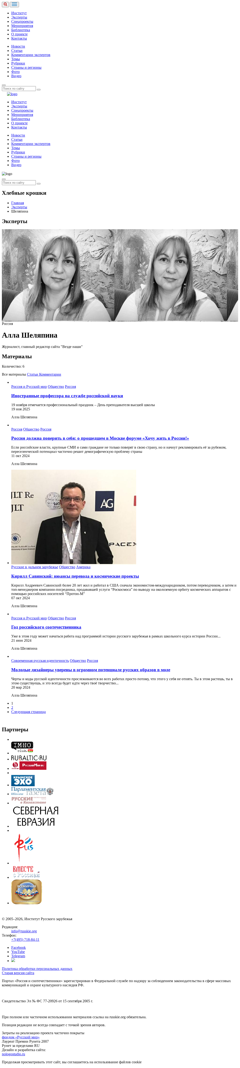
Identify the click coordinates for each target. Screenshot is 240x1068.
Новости (18, 46)
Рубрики (18, 63)
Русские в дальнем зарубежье (34, 567)
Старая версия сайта (18, 973)
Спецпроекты (22, 21)
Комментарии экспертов (30, 55)
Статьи (16, 51)
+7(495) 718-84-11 (25, 940)
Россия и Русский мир (29, 387)
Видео (16, 76)
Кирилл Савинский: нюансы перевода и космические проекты (75, 576)
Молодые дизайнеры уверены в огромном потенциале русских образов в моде (90, 669)
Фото (15, 72)
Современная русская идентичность (40, 661)
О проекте (19, 34)
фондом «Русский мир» (21, 1037)
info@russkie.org (24, 931)
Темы (15, 59)
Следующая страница (28, 712)
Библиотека (20, 30)
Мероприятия (22, 26)
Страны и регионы (26, 67)
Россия (70, 387)
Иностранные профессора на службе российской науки (67, 395)
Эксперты (19, 17)
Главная (17, 203)
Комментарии (50, 374)
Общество (56, 387)
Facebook (18, 948)
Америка (83, 567)
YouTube (18, 952)
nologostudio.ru (13, 1054)
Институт (19, 13)
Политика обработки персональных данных (37, 969)
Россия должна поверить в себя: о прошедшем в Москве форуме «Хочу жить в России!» (100, 438)
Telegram (18, 956)
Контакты (19, 38)
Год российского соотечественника (46, 627)
